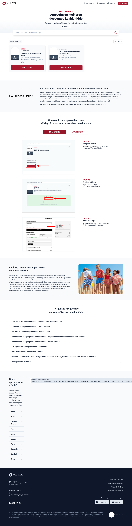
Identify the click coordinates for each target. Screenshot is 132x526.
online (23, 48)
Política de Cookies (117, 487)
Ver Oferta (27, 68)
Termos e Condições (116, 479)
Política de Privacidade (115, 483)
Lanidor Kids (25, 51)
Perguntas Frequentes (115, 491)
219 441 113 (12, 492)
